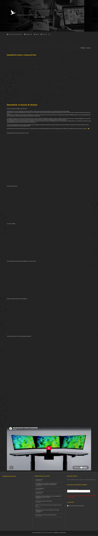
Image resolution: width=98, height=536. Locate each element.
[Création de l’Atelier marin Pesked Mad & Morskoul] (5, 513)
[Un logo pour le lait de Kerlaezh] (21, 517)
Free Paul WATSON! (40, 488)
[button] (49, 34)
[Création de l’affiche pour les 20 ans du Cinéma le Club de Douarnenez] (10, 490)
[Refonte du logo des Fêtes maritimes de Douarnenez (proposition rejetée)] (10, 481)
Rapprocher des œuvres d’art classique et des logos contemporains (47, 510)
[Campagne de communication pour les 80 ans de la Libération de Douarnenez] (16, 490)
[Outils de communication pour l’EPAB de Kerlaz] (21, 495)
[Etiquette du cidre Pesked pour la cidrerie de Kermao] (5, 503)
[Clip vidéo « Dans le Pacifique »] (5, 508)
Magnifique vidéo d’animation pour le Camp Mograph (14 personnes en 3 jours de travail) (48, 497)
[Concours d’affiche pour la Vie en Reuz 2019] (27, 519)
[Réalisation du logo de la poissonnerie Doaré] (21, 500)
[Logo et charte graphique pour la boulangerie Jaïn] (16, 513)
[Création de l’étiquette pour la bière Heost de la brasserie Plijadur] (21, 480)
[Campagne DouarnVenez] (10, 513)
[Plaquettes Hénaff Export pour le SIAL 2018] (16, 517)
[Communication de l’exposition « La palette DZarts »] (27, 513)
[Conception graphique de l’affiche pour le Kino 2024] (10, 495)
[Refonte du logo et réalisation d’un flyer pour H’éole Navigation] (21, 512)
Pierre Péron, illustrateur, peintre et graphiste (46, 514)
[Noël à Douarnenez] (21, 508)
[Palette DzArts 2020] (27, 501)
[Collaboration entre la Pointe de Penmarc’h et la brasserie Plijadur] (5, 481)
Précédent (83, 47)
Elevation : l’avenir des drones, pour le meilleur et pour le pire (49, 505)
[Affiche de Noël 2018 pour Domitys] (10, 519)
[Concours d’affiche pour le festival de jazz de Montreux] (16, 503)
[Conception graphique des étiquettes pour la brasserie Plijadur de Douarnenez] (10, 500)
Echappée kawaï (39, 479)
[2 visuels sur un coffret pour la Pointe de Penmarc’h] (5, 488)
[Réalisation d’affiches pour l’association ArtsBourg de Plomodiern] (5, 496)
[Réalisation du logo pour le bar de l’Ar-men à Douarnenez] (16, 496)
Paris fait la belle (39, 492)
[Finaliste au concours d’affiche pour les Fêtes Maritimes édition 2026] (16, 481)
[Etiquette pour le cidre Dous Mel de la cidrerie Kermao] (27, 482)
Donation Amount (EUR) (72, 489)
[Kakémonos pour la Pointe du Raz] (27, 509)
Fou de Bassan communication (46, 532)
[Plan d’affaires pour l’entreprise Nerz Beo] (16, 509)
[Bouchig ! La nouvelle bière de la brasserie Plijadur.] (27, 495)
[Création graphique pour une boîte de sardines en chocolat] (21, 488)
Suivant (88, 47)
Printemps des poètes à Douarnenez (44, 501)
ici (72, 479)
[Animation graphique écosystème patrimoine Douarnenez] (10, 508)
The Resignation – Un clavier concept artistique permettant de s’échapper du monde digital (46, 484)
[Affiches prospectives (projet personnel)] (5, 518)
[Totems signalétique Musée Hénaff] (5, 525)
